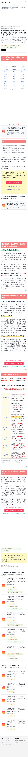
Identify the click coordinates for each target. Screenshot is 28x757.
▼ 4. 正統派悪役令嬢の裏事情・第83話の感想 (13, 152)
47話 (22, 90)
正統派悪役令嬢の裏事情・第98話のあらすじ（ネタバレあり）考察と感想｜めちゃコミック (16, 631)
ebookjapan (5, 397)
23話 (14, 74)
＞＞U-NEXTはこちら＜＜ (14, 186)
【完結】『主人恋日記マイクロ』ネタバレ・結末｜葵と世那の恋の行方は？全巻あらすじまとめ (16, 673)
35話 (22, 81)
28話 (5, 78)
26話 (14, 76)
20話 (14, 71)
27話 (22, 76)
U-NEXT (4, 407)
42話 (5, 88)
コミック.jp (5, 418)
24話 (22, 74)
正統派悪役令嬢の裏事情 (17, 6)
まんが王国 (5, 455)
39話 (5, 86)
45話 (5, 90)
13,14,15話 (13, 69)
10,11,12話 (5, 69)
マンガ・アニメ (8, 6)
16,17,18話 (22, 69)
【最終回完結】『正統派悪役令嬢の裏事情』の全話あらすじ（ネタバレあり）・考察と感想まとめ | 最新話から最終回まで (15, 203)
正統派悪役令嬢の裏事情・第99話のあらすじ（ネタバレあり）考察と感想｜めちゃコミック (16, 614)
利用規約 (4, 742)
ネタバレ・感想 (13, 47)
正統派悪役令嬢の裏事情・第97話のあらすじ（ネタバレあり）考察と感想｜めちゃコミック (16, 647)
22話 (5, 74)
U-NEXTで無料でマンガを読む (14, 363)
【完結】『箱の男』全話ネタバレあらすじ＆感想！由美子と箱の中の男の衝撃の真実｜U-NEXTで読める (16, 710)
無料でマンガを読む (14, 182)
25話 (5, 76)
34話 (14, 81)
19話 (5, 71)
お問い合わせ (18, 742)
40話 (14, 86)
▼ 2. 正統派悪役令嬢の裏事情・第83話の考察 (13, 148)
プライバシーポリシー (7, 744)
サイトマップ (5, 740)
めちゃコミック (5, 47)
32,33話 (5, 81)
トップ (2, 6)
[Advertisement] (14, 108)
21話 (22, 71)
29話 (14, 78)
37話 (14, 83)
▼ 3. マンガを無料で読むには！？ (11, 150)
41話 (22, 86)
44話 (22, 88)
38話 (22, 83)
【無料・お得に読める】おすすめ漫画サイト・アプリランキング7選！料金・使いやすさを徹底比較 (16, 129)
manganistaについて (20, 740)
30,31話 (22, 78)
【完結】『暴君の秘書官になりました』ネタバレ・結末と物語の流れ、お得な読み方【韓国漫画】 (16, 698)
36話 (5, 83)
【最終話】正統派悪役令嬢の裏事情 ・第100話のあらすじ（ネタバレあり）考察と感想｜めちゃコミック (15, 598)
